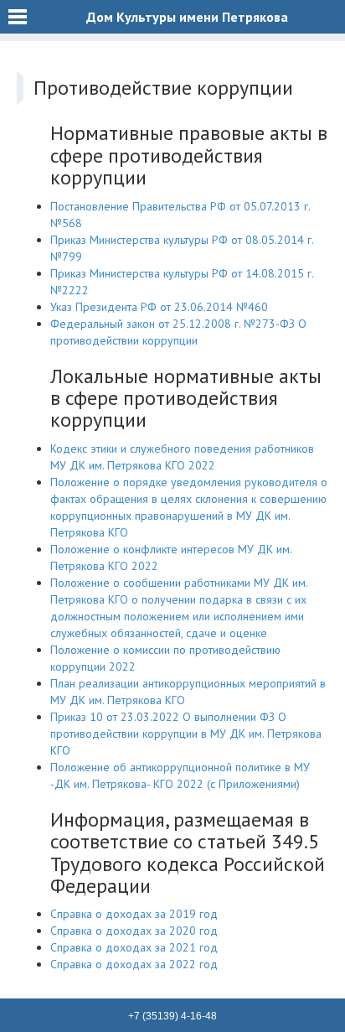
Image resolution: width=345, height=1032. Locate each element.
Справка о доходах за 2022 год (134, 964)
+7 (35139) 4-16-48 (172, 1016)
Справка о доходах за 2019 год (134, 913)
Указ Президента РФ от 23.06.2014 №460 (159, 306)
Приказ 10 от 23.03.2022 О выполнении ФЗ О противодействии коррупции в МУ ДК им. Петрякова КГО (186, 733)
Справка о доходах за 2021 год (134, 947)
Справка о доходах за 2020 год (134, 930)
